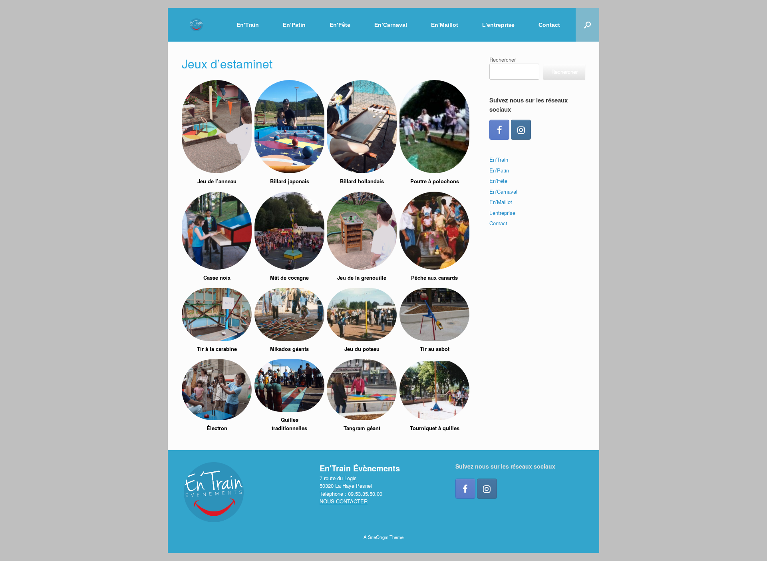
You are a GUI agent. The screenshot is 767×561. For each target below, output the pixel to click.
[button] (587, 25)
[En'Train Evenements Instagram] (521, 130)
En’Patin (294, 25)
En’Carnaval (390, 25)
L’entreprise (498, 25)
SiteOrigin (378, 537)
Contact (549, 25)
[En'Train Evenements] (196, 25)
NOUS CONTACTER (344, 501)
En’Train (247, 25)
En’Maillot (444, 25)
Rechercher (502, 59)
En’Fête (340, 25)
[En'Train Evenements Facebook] (499, 130)
